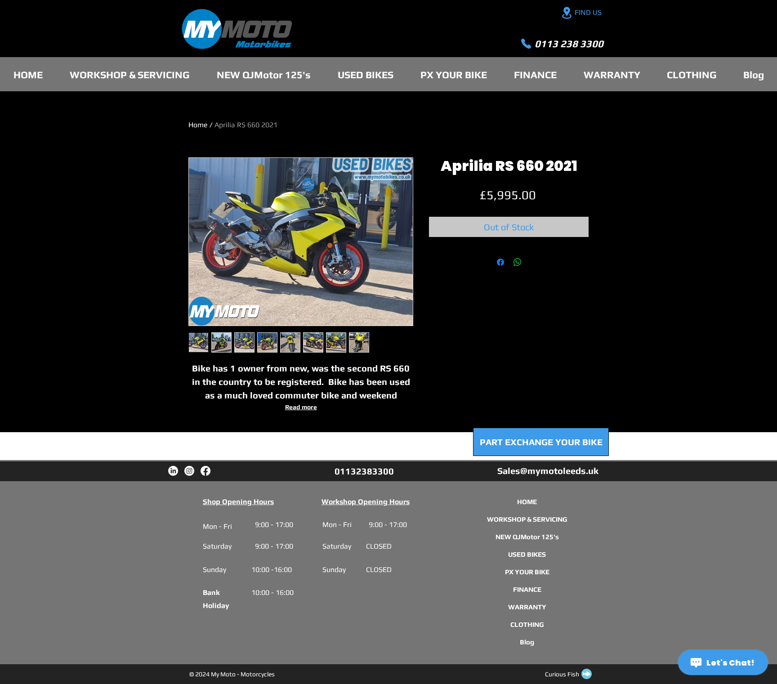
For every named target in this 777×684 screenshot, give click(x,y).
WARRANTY (527, 607)
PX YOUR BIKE (527, 572)
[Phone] (526, 44)
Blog (527, 642)
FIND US (588, 12)
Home (198, 125)
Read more (301, 407)
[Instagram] (189, 471)
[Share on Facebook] (500, 262)
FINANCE (527, 589)
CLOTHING (527, 624)
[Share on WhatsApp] (517, 262)
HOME (527, 501)
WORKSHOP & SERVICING (527, 519)
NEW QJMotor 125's (527, 537)
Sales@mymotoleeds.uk (547, 470)
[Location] (566, 13)
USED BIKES (527, 554)
